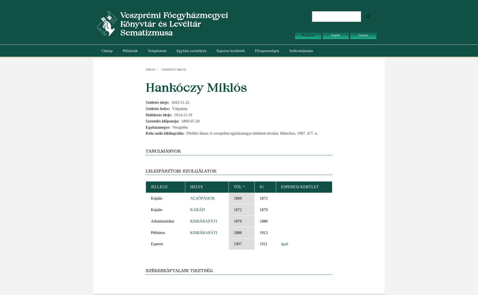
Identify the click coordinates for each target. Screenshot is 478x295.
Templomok (157, 51)
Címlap (107, 51)
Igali (284, 244)
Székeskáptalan (301, 51)
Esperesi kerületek (231, 51)
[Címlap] (107, 23)
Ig (262, 187)
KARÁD (197, 210)
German (363, 35)
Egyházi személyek (192, 51)
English (335, 35)
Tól (240, 187)
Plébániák (130, 51)
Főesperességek (267, 51)
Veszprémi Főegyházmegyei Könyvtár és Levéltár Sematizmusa (174, 23)
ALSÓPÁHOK (202, 198)
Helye (196, 187)
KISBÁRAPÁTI (203, 221)
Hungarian (308, 35)
